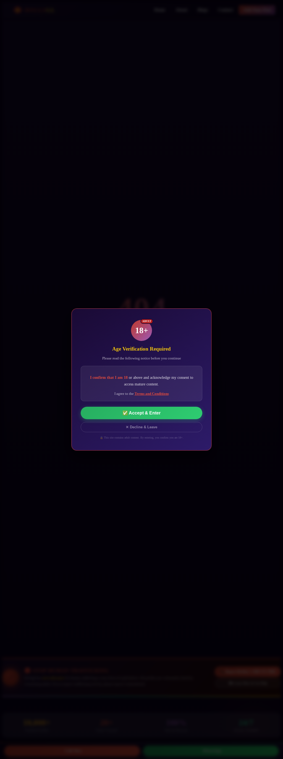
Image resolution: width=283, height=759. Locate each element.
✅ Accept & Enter (141, 413)
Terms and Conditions (152, 394)
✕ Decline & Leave (141, 427)
